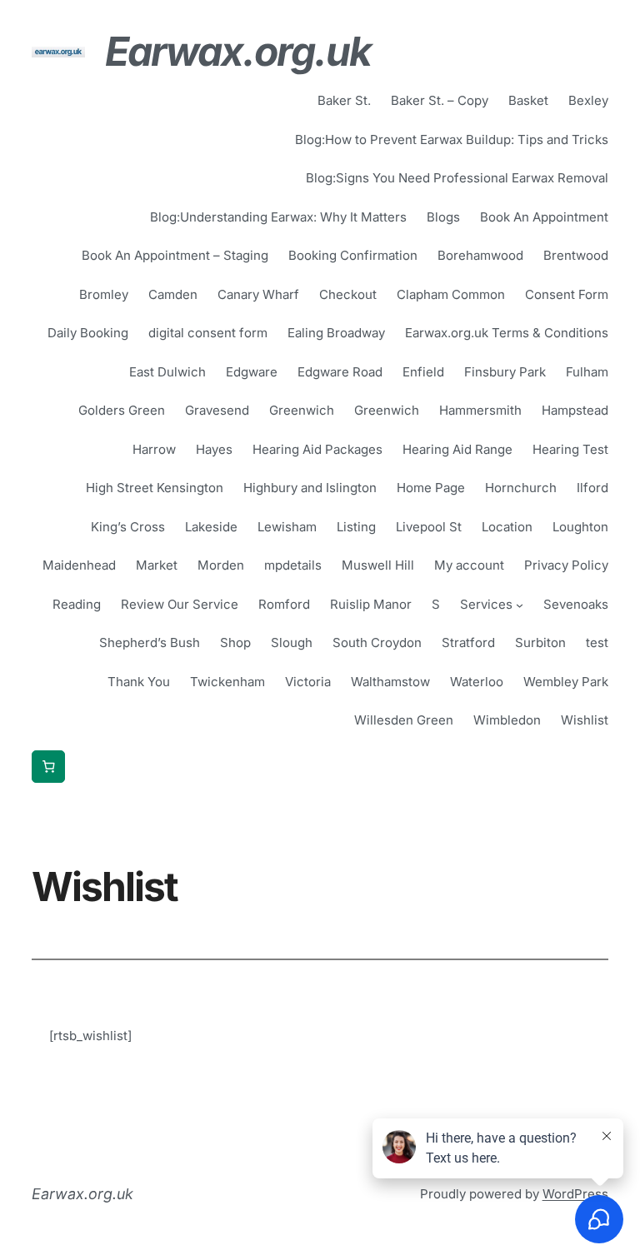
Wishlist (584, 720)
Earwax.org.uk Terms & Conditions (506, 333)
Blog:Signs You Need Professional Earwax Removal (457, 178)
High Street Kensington (154, 488)
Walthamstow (390, 682)
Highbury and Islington (310, 488)
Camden (173, 294)
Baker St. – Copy (439, 100)
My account (469, 565)
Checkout (348, 294)
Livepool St (429, 527)
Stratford (468, 642)
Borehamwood (480, 255)
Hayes (214, 449)
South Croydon (377, 642)
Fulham (587, 372)
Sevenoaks (575, 604)
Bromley (103, 294)
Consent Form (566, 294)
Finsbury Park (505, 372)
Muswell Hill (378, 565)
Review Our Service (179, 604)
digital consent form (208, 333)
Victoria (308, 682)
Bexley (588, 100)
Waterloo (476, 682)
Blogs (443, 217)
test (597, 642)
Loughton (580, 527)
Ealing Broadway (336, 333)
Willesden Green (403, 720)
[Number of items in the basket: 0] (48, 767)
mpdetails (293, 565)
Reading (76, 604)
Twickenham (227, 682)
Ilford (592, 488)
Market (157, 565)
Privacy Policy (566, 565)
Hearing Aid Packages (317, 449)
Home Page (431, 488)
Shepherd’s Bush (149, 642)
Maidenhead (79, 565)
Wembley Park (565, 682)
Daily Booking (88, 333)
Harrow (154, 449)
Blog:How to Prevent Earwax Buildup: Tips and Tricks (451, 139)
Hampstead (575, 410)
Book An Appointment (544, 217)
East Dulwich (167, 372)
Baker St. (344, 100)
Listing (356, 527)
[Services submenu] (519, 605)
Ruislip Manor (371, 604)
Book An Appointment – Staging (175, 255)
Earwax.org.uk (238, 51)
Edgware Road (340, 372)
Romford (284, 604)
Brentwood (575, 255)
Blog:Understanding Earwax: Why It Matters (278, 217)
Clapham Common (451, 294)
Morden (221, 565)
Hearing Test (570, 449)
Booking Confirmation (353, 255)
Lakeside (211, 527)
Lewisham (287, 527)
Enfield (423, 372)
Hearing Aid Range (457, 449)
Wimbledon (507, 720)
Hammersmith (480, 410)
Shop (235, 642)
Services (486, 604)
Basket (528, 100)
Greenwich (301, 410)
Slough (291, 642)
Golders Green (121, 410)
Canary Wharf (258, 294)
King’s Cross (128, 527)
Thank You (139, 682)
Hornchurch (521, 488)
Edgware (252, 372)
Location (507, 527)
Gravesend (217, 410)
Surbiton (540, 642)
